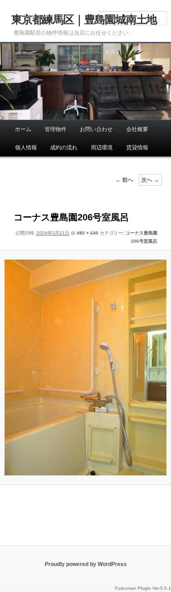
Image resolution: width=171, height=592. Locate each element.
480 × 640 (87, 232)
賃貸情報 (137, 147)
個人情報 (26, 147)
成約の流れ (64, 147)
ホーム (23, 129)
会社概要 (137, 129)
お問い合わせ (96, 129)
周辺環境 (102, 147)
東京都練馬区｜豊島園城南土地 (84, 19)
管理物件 (56, 129)
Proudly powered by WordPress (86, 564)
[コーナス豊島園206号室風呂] (86, 367)
